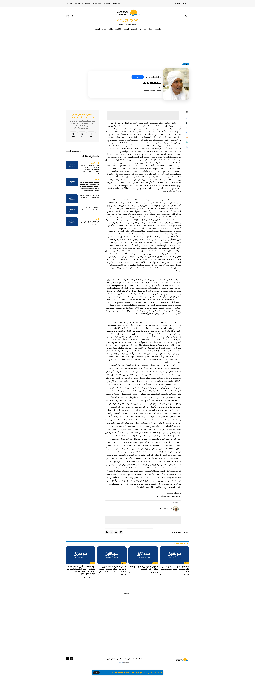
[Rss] (185, 16)
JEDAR (121, 662)
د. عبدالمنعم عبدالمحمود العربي (87, 577)
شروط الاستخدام (117, 672)
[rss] (73, 135)
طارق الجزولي (186, 575)
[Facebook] (188, 16)
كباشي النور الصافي (153, 572)
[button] (96, 672)
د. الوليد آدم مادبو (166, 508)
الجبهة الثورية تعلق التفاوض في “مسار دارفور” (90, 223)
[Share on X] (186, 123)
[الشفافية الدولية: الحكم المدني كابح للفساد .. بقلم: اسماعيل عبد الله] (174, 555)
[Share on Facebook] (186, 118)
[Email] (186, 137)
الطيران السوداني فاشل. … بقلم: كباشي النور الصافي (144, 568)
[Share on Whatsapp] (186, 128)
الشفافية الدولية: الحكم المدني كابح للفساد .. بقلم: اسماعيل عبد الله (175, 569)
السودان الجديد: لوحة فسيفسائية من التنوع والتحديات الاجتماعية (89, 196)
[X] (82, 135)
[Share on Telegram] (186, 132)
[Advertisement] (127, 47)
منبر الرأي (185, 64)
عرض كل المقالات (137, 77)
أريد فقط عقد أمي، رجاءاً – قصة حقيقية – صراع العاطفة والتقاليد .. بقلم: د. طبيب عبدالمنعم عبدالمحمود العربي (81, 570)
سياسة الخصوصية (130, 672)
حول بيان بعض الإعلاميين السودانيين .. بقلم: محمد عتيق (90, 208)
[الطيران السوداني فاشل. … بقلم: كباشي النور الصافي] (143, 555)
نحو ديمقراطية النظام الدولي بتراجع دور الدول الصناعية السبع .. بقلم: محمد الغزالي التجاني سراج (113, 569)
